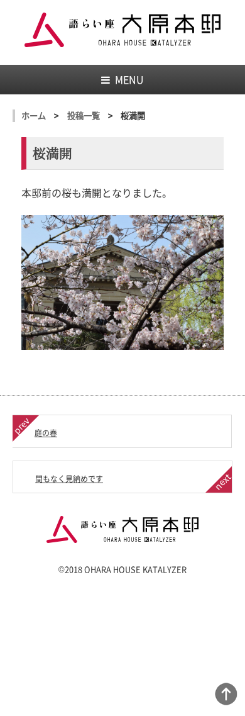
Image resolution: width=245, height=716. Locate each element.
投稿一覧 (83, 115)
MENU (129, 79)
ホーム (33, 115)
